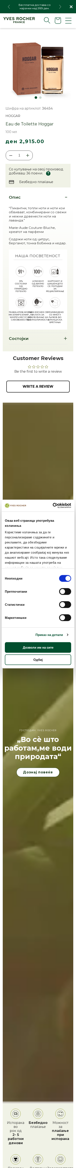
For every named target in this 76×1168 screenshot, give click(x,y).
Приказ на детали (49, 635)
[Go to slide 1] (36, 97)
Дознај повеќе (38, 772)
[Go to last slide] (9, 7)
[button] (43, 20)
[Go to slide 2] (40, 97)
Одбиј (38, 659)
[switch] (65, 591)
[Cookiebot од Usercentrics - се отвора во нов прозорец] (53, 505)
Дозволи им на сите (38, 647)
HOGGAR (12, 116)
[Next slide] (60, 7)
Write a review (38, 386)
